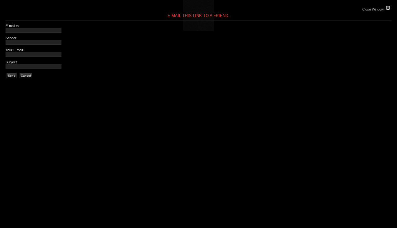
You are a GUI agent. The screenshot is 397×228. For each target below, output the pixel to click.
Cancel (26, 75)
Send (12, 75)
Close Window (373, 9)
